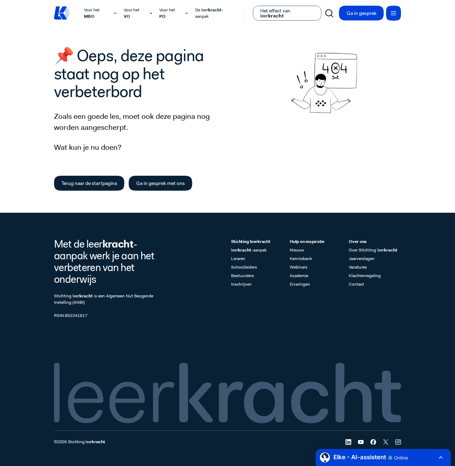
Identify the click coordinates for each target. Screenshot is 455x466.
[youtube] (361, 442)
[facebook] (373, 442)
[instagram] (398, 442)
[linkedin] (348, 442)
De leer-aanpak (209, 13)
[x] (386, 442)
